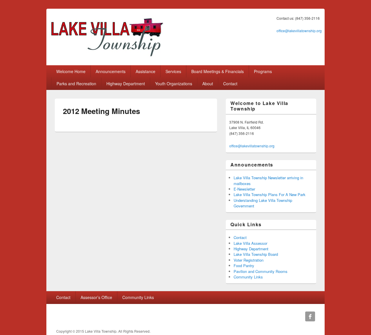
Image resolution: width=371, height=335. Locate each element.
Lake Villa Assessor (250, 243)
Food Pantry (244, 265)
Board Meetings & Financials (217, 71)
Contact (230, 83)
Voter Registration (248, 260)
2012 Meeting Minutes (101, 111)
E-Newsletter (244, 189)
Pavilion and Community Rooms (261, 271)
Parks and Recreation (76, 83)
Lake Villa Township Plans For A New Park (269, 194)
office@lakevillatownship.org (299, 30)
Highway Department (125, 83)
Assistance (145, 71)
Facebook (310, 316)
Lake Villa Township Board (256, 254)
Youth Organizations (173, 83)
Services (173, 71)
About (207, 83)
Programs (263, 71)
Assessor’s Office (96, 297)
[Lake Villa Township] (107, 57)
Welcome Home (71, 71)
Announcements (111, 71)
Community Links (248, 277)
